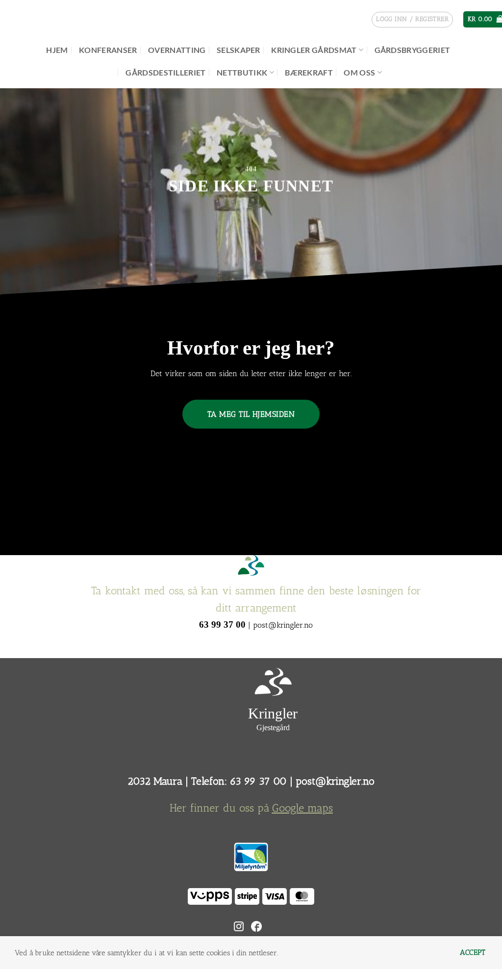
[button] (412, 19)
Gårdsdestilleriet (165, 72)
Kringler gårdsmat (313, 49)
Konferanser (108, 49)
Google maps (302, 808)
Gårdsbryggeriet (413, 49)
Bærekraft (309, 72)
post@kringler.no (335, 781)
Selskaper (238, 49)
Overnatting (177, 49)
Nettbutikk (242, 72)
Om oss (359, 72)
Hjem (57, 49)
